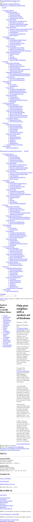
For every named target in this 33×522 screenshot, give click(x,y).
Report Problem (15, 4)
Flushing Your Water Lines (17, 49)
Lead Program (10, 77)
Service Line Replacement (17, 80)
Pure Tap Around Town (16, 121)
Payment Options (15, 13)
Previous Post (20, 444)
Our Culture (13, 84)
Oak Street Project (15, 67)
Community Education (16, 109)
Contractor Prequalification (17, 89)
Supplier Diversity (15, 98)
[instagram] (5, 450)
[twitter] (14, 448)
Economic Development (13, 134)
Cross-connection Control (17, 43)
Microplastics (13, 58)
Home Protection (11, 27)
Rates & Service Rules (16, 16)
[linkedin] (5, 448)
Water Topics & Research (13, 52)
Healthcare (13, 141)
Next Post (27, 444)
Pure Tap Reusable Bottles (17, 112)
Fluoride (12, 57)
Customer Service (8, 10)
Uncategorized (7, 345)
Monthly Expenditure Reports (18, 92)
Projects (5, 61)
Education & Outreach (6, 322)
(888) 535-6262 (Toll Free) (7, 484)
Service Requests (11, 19)
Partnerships (6, 342)
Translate (22, 5)
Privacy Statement (6, 514)
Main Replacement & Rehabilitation (20, 74)
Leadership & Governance (14, 124)
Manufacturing (14, 143)
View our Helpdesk (5, 478)
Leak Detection (14, 32)
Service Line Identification (17, 78)
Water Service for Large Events (19, 115)
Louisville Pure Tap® (15, 41)
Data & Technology (15, 137)
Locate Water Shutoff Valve (17, 34)
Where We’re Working (13, 63)
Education (12, 140)
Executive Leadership (16, 126)
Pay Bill (4, 7)
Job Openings (14, 86)
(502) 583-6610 (4, 481)
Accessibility (15, 514)
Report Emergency (16, 151)
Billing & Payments (11, 12)
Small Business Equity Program (18, 100)
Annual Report (14, 129)
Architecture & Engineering (17, 91)
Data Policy (11, 521)
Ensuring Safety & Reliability (18, 60)
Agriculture (13, 135)
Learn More (3, 495)
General (5, 326)
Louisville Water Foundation (14, 144)
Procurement (10, 87)
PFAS (11, 55)
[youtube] (15, 450)
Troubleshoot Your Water (17, 47)
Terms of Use (15, 519)
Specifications (14, 97)
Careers (8, 83)
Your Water (6, 37)
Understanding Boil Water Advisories (20, 51)
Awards (5, 315)
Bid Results (13, 101)
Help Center (6, 146)
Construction (7, 317)
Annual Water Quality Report (18, 40)
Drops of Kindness (15, 15)
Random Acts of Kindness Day (22, 329)
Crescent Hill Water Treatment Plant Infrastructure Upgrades (20, 70)
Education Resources (12, 104)
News (6, 298)
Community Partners (12, 118)
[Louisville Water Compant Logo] (10, 1)
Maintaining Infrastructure (13, 72)
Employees (6, 325)
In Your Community (8, 103)
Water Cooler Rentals (16, 114)
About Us (6, 123)
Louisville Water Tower (16, 106)
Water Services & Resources (14, 111)
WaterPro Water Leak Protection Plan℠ (21, 29)
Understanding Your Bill (16, 18)
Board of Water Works (16, 128)
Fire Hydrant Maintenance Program (20, 75)
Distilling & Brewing (15, 138)
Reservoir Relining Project (17, 66)
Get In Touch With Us (12, 148)
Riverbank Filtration (15, 44)
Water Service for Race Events (18, 117)
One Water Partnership (16, 132)
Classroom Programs (16, 108)
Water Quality (10, 38)
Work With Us (7, 81)
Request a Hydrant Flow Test (18, 26)
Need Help (3, 507)
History (5, 328)
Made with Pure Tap (15, 120)
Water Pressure (14, 35)
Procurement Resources (16, 94)
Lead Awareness (14, 54)
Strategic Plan (14, 131)
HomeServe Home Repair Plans (19, 31)
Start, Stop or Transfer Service (18, 21)
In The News (6, 332)
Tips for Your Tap (11, 46)
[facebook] (24, 448)
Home (2, 298)
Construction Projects (6, 501)
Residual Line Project (16, 64)
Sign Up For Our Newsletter (16, 447)
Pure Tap (5, 343)
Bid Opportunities (11, 95)
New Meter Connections (17, 22)
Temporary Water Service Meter (19, 24)
